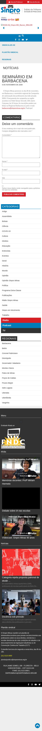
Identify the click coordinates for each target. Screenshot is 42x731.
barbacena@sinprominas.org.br (13, 108)
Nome (4, 161)
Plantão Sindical (10, 52)
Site (3, 178)
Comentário (7, 135)
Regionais (6, 59)
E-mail (5, 170)
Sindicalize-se (8, 45)
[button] (19, 36)
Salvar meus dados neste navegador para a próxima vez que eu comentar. (21, 189)
